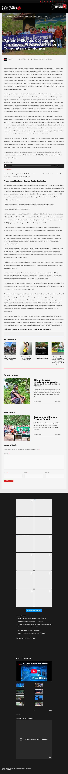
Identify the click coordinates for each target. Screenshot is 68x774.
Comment (6, 453)
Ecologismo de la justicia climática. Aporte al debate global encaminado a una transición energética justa (58, 360)
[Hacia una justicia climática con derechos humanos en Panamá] (20, 697)
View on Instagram (35, 610)
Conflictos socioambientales (14, 16)
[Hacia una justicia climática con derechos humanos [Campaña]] (39, 691)
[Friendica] (47, 2)
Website (47, 472)
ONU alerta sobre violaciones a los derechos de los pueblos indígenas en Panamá (47, 383)
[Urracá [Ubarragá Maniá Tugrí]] (39, 697)
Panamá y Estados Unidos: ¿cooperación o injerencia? (32, 633)
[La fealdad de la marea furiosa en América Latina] (26, 348)
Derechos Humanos (27, 16)
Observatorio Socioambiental (40, 59)
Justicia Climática (37, 16)
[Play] (6, 166)
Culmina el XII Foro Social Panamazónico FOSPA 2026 (10, 358)
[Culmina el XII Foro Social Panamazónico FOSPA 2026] (10, 348)
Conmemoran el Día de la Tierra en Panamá (45, 418)
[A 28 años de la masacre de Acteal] (20, 685)
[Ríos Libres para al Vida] (20, 691)
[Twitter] (44, 2)
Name (5, 472)
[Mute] (57, 166)
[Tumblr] (57, 2)
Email (26, 472)
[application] (34, 166)
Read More (58, 401)
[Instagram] (51, 2)
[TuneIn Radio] (61, 2)
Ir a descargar (8, 169)
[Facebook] (40, 2)
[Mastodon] (64, 2)
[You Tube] (54, 2)
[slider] (61, 165)
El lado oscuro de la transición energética (42, 357)
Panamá (45, 16)
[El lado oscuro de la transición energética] (42, 348)
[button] (25, 507)
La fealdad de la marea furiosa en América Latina (26, 358)
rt (13, 59)
